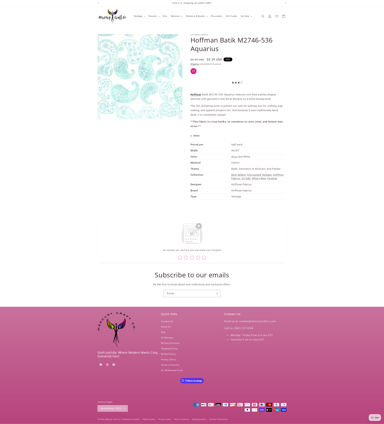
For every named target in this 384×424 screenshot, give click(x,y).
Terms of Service (170, 365)
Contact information (218, 419)
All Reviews (167, 337)
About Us (166, 326)
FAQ (163, 332)
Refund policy (149, 419)
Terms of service (181, 419)
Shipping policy (199, 419)
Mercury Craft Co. (113, 419)
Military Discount (170, 343)
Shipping (194, 64)
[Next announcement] (285, 3)
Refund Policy (168, 354)
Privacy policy (164, 419)
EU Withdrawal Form (172, 370)
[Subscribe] (216, 293)
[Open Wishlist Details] (276, 16)
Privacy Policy (168, 359)
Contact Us (167, 321)
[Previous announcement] (98, 3)
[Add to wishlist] (193, 71)
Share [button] (197, 135)
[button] (139, 16)
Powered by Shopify (131, 419)
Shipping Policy (169, 348)
